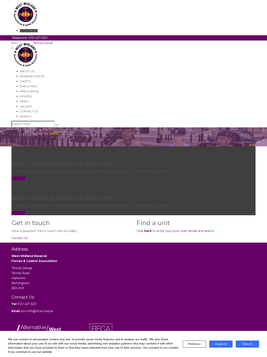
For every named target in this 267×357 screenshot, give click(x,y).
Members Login (103, 38)
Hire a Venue (29, 91)
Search (25, 116)
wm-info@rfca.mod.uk (37, 311)
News (24, 101)
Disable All (221, 344)
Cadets (25, 81)
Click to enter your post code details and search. (176, 231)
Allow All (247, 344)
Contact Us (29, 111)
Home (16, 144)
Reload (19, 178)
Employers (28, 86)
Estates (26, 96)
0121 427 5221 (27, 304)
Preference (194, 344)
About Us (27, 71)
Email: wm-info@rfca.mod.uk (70, 38)
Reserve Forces (32, 76)
